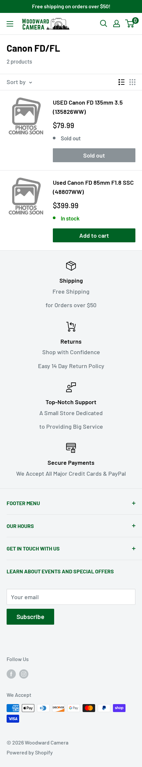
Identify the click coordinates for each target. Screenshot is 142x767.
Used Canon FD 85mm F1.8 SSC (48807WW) (93, 187)
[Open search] (103, 23)
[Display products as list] (121, 82)
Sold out (94, 155)
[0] (130, 23)
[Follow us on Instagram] (23, 673)
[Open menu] (10, 23)
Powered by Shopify (30, 752)
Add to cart (94, 235)
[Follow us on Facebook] (11, 673)
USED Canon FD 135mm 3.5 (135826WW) (88, 107)
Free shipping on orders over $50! (71, 6)
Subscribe (30, 616)
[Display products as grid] (132, 82)
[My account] (116, 23)
